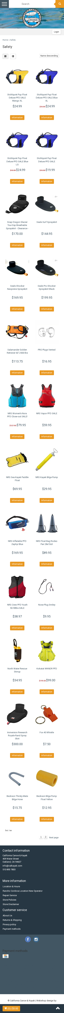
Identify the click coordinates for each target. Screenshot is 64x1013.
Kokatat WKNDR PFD (47, 668)
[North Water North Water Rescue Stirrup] (17, 651)
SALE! (19, 968)
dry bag (46, 971)
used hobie (36, 987)
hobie (21, 975)
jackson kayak (28, 978)
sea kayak (54, 981)
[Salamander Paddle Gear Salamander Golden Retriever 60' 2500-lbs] (17, 332)
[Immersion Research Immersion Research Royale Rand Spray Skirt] (17, 715)
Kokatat (43, 965)
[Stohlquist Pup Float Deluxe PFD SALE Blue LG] (17, 140)
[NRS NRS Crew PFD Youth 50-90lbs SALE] (17, 587)
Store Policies (9, 900)
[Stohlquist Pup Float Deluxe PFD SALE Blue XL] (47, 77)
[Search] (59, 4)
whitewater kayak (29, 991)
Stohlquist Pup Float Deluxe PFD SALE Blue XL (47, 97)
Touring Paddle (50, 968)
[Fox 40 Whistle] (47, 715)
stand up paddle (42, 984)
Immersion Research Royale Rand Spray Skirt (17, 735)
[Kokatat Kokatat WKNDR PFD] (47, 651)
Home (5, 40)
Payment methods (11, 929)
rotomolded (42, 981)
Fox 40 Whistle (47, 732)
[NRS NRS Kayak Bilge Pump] (47, 459)
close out (7, 971)
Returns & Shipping (12, 920)
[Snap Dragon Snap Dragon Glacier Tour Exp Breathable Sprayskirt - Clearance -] (17, 204)
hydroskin (45, 975)
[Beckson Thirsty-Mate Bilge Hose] (17, 778)
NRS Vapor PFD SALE (46, 413)
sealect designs (14, 984)
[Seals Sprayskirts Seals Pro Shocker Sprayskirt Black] (47, 268)
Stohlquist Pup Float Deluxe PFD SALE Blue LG (17, 161)
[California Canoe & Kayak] (32, 18)
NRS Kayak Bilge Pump (46, 477)
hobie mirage (31, 975)
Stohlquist (37, 968)
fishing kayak (10, 975)
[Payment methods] (6, 956)
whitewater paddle (49, 991)
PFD (13, 968)
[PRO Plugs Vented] (47, 332)
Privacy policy (9, 924)
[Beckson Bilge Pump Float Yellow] (47, 778)
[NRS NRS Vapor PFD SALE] (47, 396)
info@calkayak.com (12, 865)
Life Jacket (54, 965)
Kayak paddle (31, 965)
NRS (7, 968)
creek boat (19, 971)
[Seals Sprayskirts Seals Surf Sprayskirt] (47, 204)
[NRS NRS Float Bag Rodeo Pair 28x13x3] (47, 523)
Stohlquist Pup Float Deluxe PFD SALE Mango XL (17, 97)
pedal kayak (29, 981)
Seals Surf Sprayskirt (47, 222)
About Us (7, 915)
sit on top (28, 984)
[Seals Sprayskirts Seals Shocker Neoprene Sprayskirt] (17, 268)
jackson (16, 978)
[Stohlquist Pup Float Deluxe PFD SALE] (47, 140)
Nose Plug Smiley (46, 604)
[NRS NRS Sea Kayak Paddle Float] (17, 459)
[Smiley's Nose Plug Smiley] (47, 587)
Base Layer (8, 965)
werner (16, 991)
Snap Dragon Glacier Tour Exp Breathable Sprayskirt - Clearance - (17, 225)
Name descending (49, 56)
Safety (13, 40)
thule (54, 984)
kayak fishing (43, 978)
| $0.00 (13, 1008)
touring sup (24, 987)
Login (56, 32)
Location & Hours (11, 886)
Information (17, 117)
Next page (54, 837)
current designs (33, 971)
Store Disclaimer (11, 904)
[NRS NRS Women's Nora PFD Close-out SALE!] (17, 396)
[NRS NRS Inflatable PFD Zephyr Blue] (17, 523)
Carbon (19, 965)
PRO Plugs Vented (46, 349)
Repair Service (10, 895)
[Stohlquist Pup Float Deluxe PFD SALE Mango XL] (17, 77)
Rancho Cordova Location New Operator (22, 891)
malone (17, 981)
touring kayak (10, 987)
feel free (56, 971)
